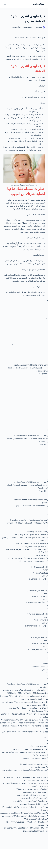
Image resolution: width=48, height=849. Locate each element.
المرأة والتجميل (16, 27)
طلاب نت (38, 4)
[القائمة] (5, 4)
